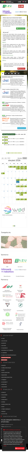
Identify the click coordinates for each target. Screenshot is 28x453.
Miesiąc (24, 158)
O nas (3, 338)
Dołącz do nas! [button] (22, 68)
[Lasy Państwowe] (20, 305)
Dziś (9, 158)
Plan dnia (20, 158)
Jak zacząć (4, 340)
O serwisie (4, 352)
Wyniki (3, 401)
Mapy (3, 406)
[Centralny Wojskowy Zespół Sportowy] (7, 305)
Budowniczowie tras (7, 377)
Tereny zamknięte (6, 409)
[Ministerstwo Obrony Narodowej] (20, 295)
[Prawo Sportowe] (20, 324)
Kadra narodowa (6, 404)
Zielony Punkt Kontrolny (8, 55)
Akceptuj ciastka (20, 448)
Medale (3, 411)
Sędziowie (4, 374)
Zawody (4, 392)
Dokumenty (4, 382)
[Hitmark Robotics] (7, 270)
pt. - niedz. (20, 134)
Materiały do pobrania (7, 350)
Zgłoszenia (4, 394)
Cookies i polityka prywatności (8, 355)
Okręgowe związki (6, 367)
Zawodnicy (4, 399)
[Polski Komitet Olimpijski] (20, 286)
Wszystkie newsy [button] (21, 128)
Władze (4, 365)
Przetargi (4, 384)
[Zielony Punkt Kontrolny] (7, 314)
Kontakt (4, 343)
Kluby (3, 370)
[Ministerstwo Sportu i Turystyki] (7, 295)
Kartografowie (6, 372)
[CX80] (7, 261)
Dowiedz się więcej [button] (21, 28)
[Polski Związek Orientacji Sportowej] (3, 1)
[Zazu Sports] (7, 6)
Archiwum (4, 386)
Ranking (4, 397)
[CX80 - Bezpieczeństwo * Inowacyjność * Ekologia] (21, 6)
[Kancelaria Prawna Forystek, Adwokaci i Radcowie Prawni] (21, 12)
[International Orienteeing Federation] (7, 286)
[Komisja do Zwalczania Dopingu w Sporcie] (7, 323)
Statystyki (4, 413)
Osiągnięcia (5, 348)
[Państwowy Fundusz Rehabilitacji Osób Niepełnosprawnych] (20, 314)
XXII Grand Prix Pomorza (9, 134)
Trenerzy (4, 379)
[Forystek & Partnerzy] (20, 269)
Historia (4, 345)
